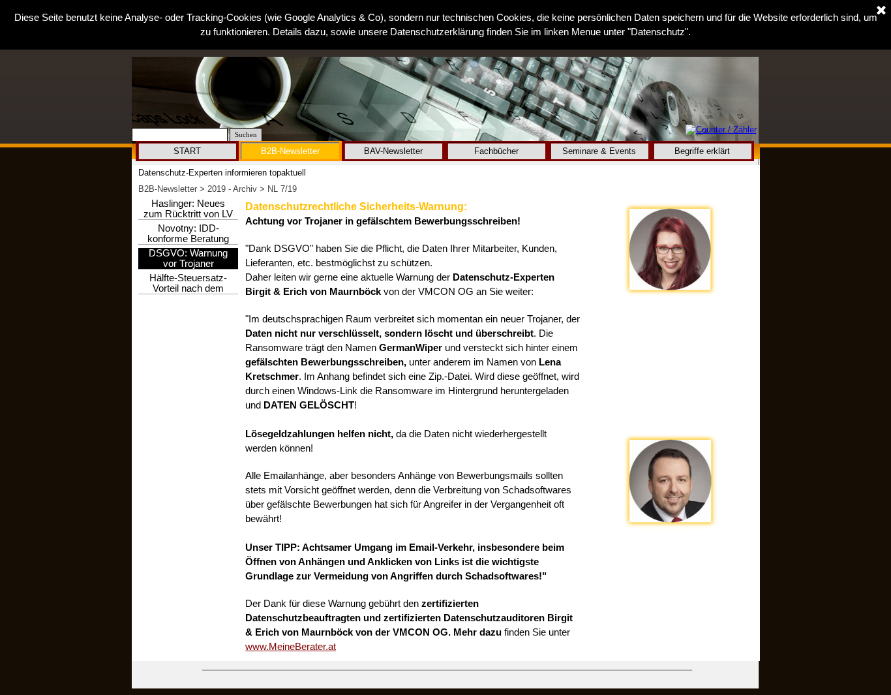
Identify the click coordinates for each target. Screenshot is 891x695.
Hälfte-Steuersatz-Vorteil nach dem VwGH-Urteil (188, 288)
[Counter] (721, 130)
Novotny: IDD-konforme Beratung (188, 233)
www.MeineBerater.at (290, 646)
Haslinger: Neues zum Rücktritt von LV (188, 208)
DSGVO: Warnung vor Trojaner (188, 258)
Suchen (246, 134)
